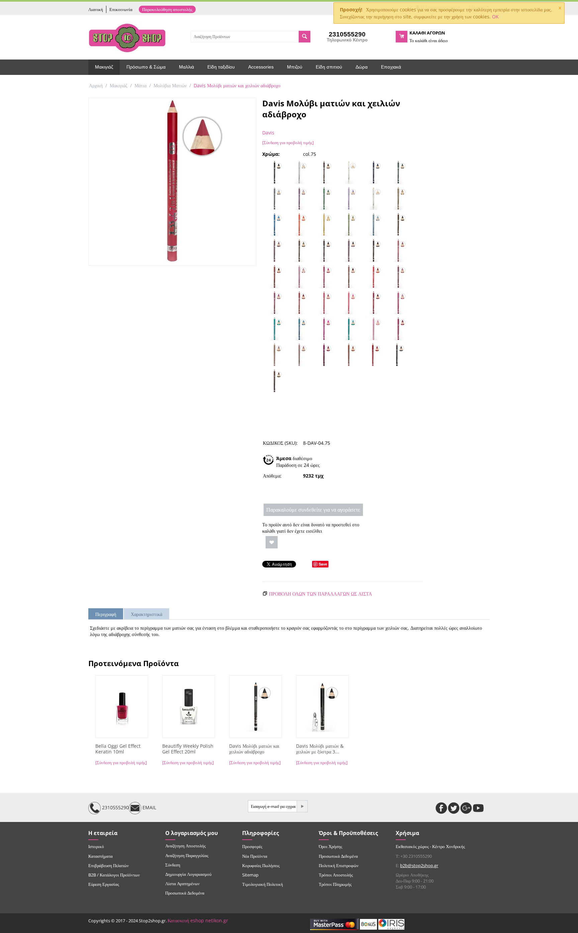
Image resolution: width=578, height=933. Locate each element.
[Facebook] (441, 808)
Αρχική (96, 85)
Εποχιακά (391, 67)
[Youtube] (478, 808)
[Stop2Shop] (127, 37)
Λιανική (95, 9)
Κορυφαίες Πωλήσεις (261, 865)
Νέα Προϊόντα (254, 856)
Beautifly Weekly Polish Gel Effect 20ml (187, 749)
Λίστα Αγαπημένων (182, 883)
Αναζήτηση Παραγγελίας (186, 855)
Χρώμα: (271, 154)
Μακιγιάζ (104, 67)
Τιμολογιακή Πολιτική (262, 884)
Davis (268, 132)
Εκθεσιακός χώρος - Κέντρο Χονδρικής (430, 846)
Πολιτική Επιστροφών (339, 865)
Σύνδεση (172, 865)
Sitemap (250, 875)
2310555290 (115, 808)
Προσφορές (252, 846)
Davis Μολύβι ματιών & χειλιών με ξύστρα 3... (320, 749)
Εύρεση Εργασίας (103, 884)
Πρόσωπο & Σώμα (146, 67)
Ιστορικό (96, 846)
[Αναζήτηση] (304, 36)
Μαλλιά (186, 67)
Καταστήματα (100, 856)
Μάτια (140, 85)
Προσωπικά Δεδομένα (184, 893)
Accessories (261, 67)
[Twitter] (454, 808)
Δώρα (362, 67)
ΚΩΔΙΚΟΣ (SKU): (280, 443)
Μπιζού (294, 67)
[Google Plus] (466, 808)
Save (323, 563)
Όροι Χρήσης (330, 846)
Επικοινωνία (120, 9)
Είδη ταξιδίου (221, 67)
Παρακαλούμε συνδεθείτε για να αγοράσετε (313, 509)
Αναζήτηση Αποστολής (185, 846)
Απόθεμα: (272, 476)
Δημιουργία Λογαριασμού (188, 874)
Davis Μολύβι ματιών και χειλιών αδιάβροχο (254, 749)
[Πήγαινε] (302, 806)
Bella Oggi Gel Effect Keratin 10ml (117, 749)
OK (495, 16)
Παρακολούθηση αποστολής (167, 9)
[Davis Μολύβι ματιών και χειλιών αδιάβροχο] (172, 181)
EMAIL (148, 808)
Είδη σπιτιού (329, 67)
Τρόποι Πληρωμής (335, 884)
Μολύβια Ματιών (170, 85)
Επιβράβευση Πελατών (108, 865)
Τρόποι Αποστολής (336, 875)
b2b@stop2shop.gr (419, 865)
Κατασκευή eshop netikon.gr (198, 920)
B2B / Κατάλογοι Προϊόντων (114, 875)
